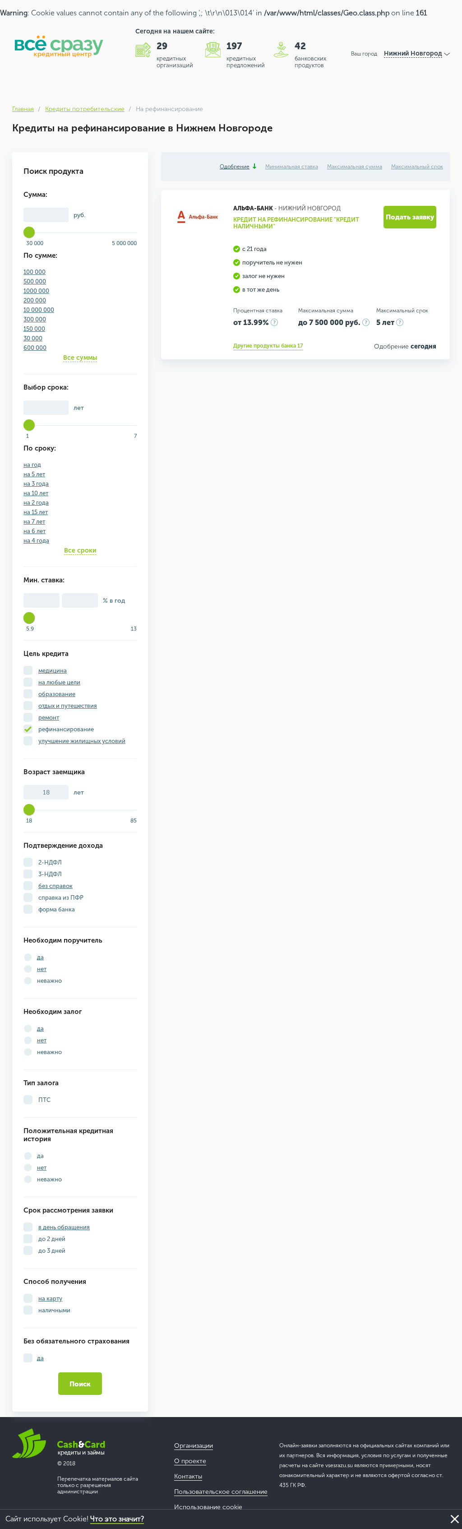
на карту (50, 1298)
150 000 (34, 328)
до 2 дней (51, 1239)
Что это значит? (117, 1519)
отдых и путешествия (67, 705)
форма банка (56, 909)
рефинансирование (65, 729)
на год (32, 464)
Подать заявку (410, 217)
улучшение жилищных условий (81, 741)
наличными (53, 1310)
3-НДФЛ (49, 874)
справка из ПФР (60, 897)
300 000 (34, 319)
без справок (55, 886)
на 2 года (36, 502)
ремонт (48, 717)
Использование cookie (208, 1507)
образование (56, 694)
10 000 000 (38, 310)
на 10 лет (35, 493)
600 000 (34, 347)
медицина (52, 670)
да (40, 957)
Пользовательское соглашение (221, 1492)
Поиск (80, 1384)
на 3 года (36, 483)
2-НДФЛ (49, 862)
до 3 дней (51, 1250)
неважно (49, 980)
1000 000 (36, 291)
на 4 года (36, 540)
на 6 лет (34, 531)
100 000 (34, 272)
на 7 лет (34, 521)
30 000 (32, 338)
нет (41, 969)
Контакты (188, 1476)
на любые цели (59, 682)
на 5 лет (34, 474)
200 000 (34, 300)
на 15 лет (35, 512)
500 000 (34, 281)
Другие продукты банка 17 (268, 346)
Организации (193, 1446)
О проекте (190, 1461)
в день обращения (64, 1227)
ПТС (44, 1100)
